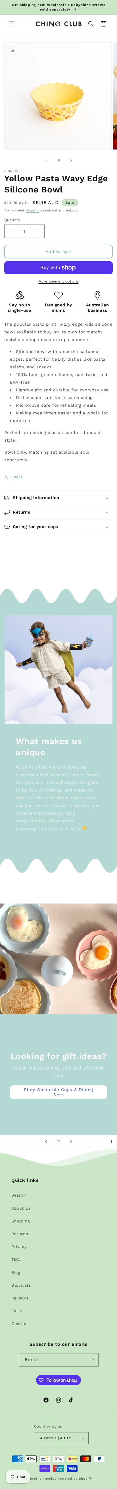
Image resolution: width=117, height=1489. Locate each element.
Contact (19, 1323)
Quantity (12, 220)
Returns (19, 1234)
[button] (11, 24)
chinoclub (48, 1478)
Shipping (32, 210)
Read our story (58, 1116)
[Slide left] (46, 160)
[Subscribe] (92, 1360)
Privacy (18, 1246)
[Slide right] (71, 160)
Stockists (21, 1285)
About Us (21, 1208)
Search (18, 1195)
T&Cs (16, 1259)
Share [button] (17, 477)
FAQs (16, 1311)
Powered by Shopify (75, 1478)
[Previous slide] (46, 1141)
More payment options (59, 281)
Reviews (19, 1298)
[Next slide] (71, 1141)
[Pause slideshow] (111, 1141)
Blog (15, 1272)
